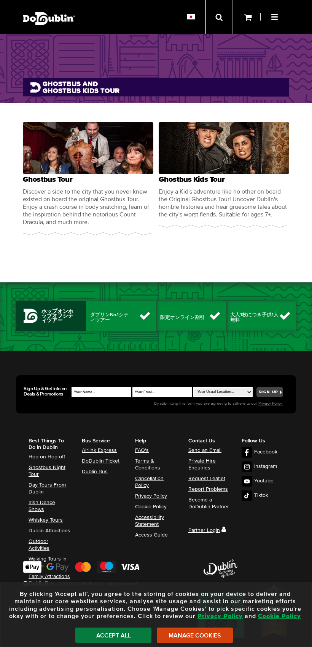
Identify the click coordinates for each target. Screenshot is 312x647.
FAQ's (142, 450)
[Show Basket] (247, 17)
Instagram (265, 466)
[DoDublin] (49, 6)
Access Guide (151, 535)
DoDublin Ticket (100, 461)
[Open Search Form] (219, 17)
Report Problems (208, 489)
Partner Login (204, 530)
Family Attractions (49, 576)
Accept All (113, 636)
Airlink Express (99, 450)
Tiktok (261, 495)
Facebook (265, 452)
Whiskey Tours (46, 520)
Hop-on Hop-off (47, 457)
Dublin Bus (95, 471)
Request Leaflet (206, 478)
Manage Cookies (195, 636)
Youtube (264, 481)
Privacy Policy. (270, 403)
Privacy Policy (151, 496)
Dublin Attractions (49, 530)
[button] (275, 16)
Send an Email (204, 450)
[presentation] (88, 178)
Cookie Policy (151, 506)
